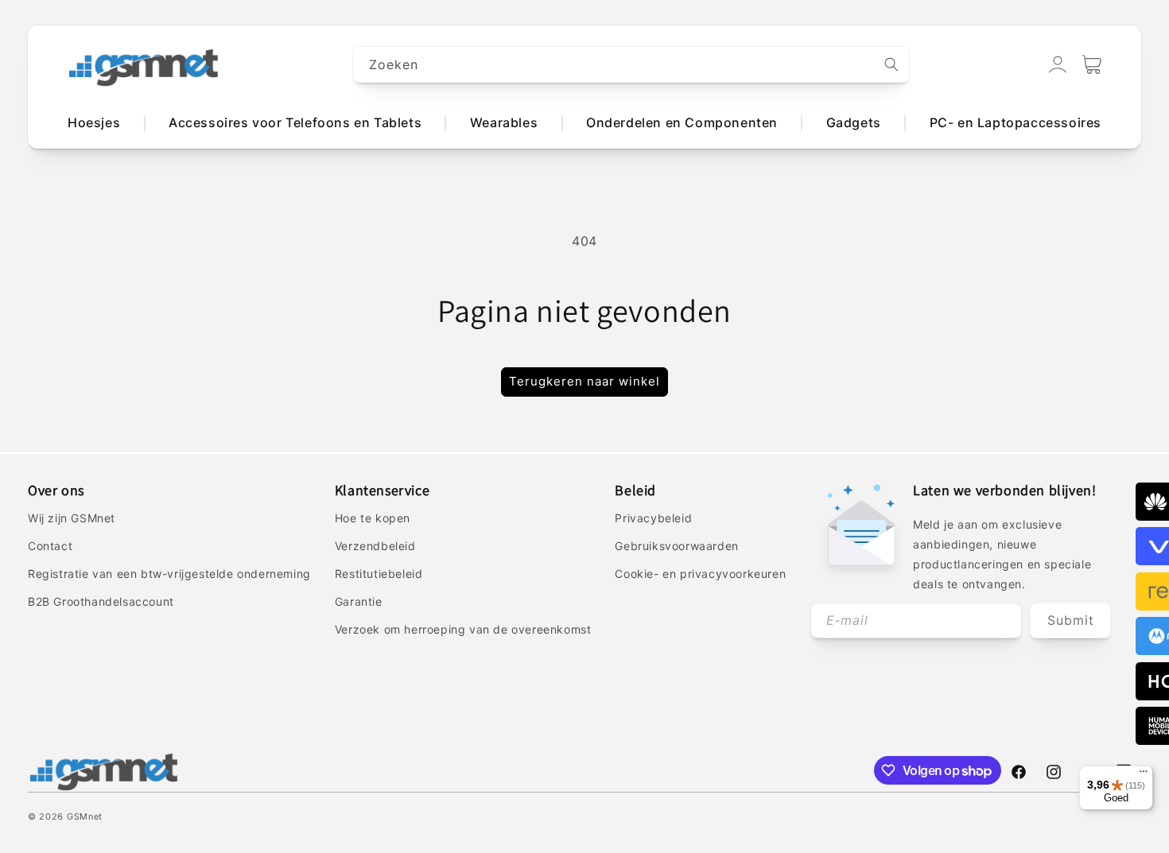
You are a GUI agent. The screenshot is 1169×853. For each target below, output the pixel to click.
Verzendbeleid (375, 546)
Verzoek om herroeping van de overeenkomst (463, 629)
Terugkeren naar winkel (584, 381)
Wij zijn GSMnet (71, 518)
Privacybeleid (653, 518)
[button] (1091, 64)
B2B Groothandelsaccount (101, 601)
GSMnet (85, 816)
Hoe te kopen (372, 518)
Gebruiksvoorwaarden (676, 546)
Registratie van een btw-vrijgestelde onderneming (169, 573)
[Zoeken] (891, 64)
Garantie (359, 601)
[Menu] (1143, 775)
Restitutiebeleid (379, 573)
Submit (1070, 620)
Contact (50, 546)
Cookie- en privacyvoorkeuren (700, 573)
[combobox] (631, 65)
